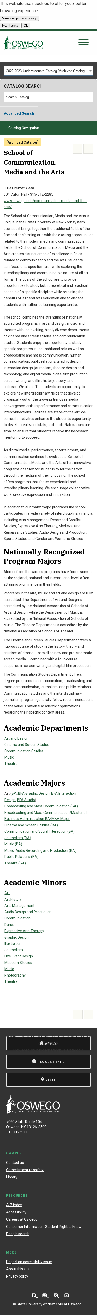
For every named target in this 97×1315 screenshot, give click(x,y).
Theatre (11, 764)
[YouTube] (67, 1295)
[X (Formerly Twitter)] (56, 1295)
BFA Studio (26, 800)
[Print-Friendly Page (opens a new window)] (77, 149)
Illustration (12, 943)
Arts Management (19, 905)
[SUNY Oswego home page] (23, 42)
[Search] (89, 97)
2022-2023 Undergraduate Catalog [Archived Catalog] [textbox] (46, 71)
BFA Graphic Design (34, 793)
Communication (17, 918)
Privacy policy (17, 1276)
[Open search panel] (83, 42)
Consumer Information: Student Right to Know (43, 1227)
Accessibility (16, 1212)
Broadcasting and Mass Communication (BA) (41, 806)
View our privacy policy (19, 18)
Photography (15, 975)
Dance (9, 925)
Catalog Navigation (23, 128)
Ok (26, 25)
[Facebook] (34, 1295)
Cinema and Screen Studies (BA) (31, 825)
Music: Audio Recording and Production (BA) (40, 850)
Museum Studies (18, 963)
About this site (18, 1269)
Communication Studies (24, 751)
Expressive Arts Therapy (24, 931)
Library (11, 1177)
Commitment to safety (25, 1170)
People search (17, 1234)
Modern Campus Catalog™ (59, 1050)
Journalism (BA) (17, 838)
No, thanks (10, 25)
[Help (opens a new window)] (88, 149)
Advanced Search (19, 113)
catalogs (17, 1035)
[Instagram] (45, 1295)
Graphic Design (16, 937)
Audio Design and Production (27, 912)
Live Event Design (18, 956)
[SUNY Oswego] (33, 1112)
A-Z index (14, 1205)
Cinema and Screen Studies (27, 744)
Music (9, 757)
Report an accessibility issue (29, 1262)
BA (14, 793)
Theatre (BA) (15, 863)
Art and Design (16, 738)
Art (7, 893)
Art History (13, 899)
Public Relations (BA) (21, 857)
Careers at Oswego (22, 1219)
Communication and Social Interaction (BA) (39, 831)
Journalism (13, 950)
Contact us (15, 1163)
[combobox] (48, 71)
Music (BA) (13, 844)
